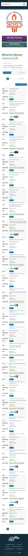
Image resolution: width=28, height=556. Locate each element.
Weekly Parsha (12, 290)
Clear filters (22, 72)
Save (12, 99)
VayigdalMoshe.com (9, 549)
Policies (7, 546)
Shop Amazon (20, 549)
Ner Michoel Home (10, 544)
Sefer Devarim (17, 101)
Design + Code (15, 552)
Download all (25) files (21, 84)
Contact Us (19, 544)
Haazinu (22, 101)
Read (12, 96)
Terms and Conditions (17, 546)
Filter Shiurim (7, 72)
